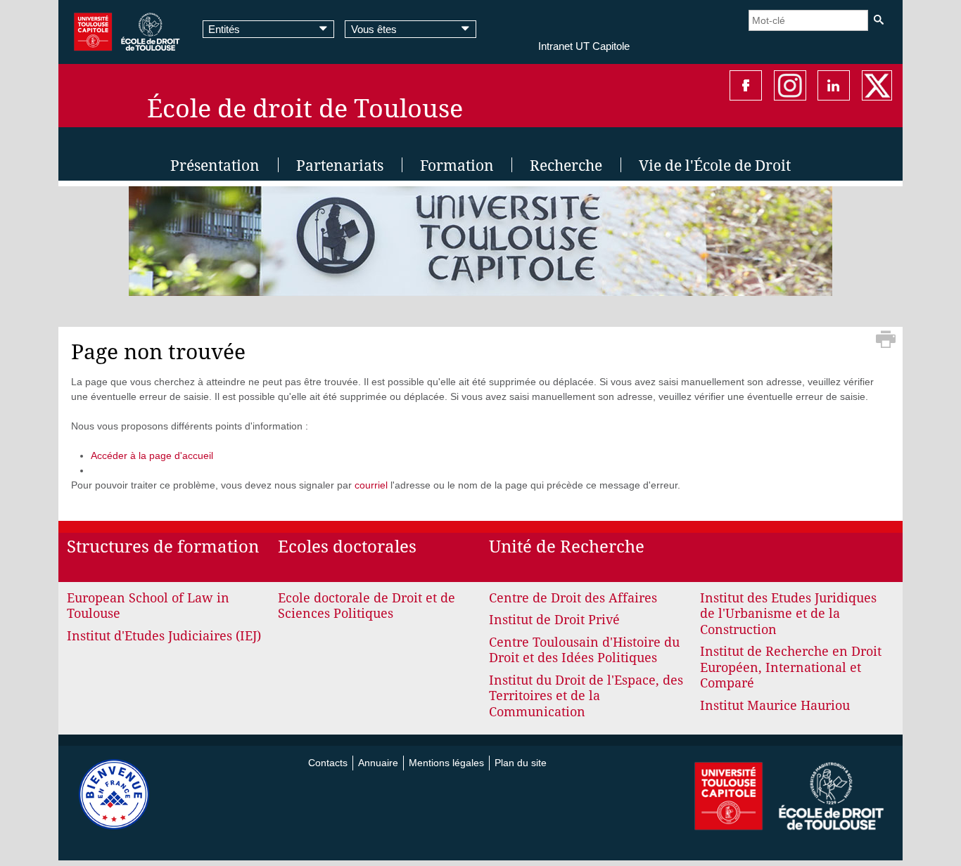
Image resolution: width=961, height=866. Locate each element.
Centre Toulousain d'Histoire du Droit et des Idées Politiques (584, 650)
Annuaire (378, 762)
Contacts (328, 762)
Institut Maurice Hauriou (775, 705)
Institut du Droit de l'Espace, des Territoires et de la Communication (586, 696)
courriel (371, 485)
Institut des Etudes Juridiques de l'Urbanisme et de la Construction (788, 613)
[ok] (878, 20)
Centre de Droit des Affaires (573, 597)
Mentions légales (446, 762)
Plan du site (521, 762)
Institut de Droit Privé (554, 619)
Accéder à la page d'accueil (152, 455)
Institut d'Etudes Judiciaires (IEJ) (164, 635)
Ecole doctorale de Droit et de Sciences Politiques (366, 605)
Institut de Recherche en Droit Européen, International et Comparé (791, 667)
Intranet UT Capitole (584, 46)
